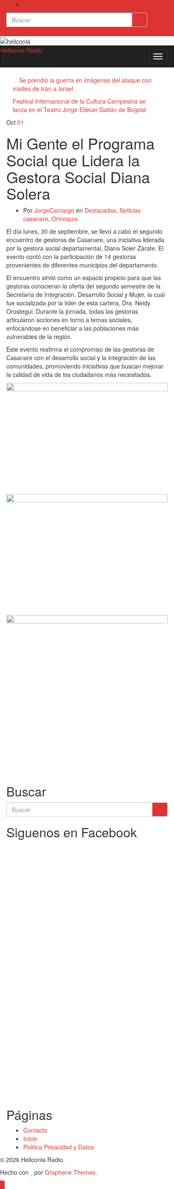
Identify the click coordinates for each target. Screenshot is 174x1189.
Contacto (35, 1130)
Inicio (30, 1138)
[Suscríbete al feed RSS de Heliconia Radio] (25, 4)
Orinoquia (65, 218)
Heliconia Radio (21, 50)
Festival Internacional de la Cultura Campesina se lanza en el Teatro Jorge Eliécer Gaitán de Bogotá (79, 105)
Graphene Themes (70, 1172)
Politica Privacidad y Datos (58, 1147)
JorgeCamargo (54, 210)
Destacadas (100, 210)
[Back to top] (2, 1185)
